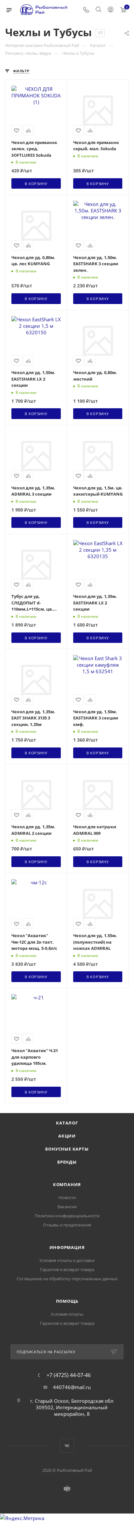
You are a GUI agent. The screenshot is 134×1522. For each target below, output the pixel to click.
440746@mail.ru (72, 1387)
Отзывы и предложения (67, 1225)
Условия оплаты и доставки (67, 1260)
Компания (67, 1184)
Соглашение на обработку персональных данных (67, 1279)
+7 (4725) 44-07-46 (69, 1375)
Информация (67, 1247)
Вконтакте (67, 1446)
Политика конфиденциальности (67, 1216)
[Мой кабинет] (111, 10)
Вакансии (67, 1207)
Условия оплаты (67, 1314)
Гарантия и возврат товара (67, 1269)
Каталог (67, 1123)
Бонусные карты (66, 1149)
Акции (67, 1136)
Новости (67, 1197)
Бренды (67, 1162)
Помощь (67, 1301)
